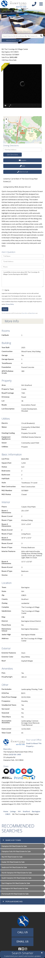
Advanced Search (11, 40)
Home (5, 811)
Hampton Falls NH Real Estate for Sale (16, 851)
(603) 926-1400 (15, 754)
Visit (23, 166)
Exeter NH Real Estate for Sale (13, 862)
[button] (41, 36)
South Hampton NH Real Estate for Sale (16, 878)
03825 (7, 814)
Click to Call (23, 172)
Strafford (26, 811)
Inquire (23, 160)
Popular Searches (13, 901)
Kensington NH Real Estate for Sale (15, 888)
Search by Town (13, 840)
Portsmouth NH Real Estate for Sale (15, 894)
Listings (13, 811)
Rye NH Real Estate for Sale (12, 857)
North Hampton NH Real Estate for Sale (17, 873)
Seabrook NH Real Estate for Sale (14, 867)
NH (19, 811)
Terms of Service (32, 313)
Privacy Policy (10, 304)
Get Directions (12, 154)
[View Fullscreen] (6, 127)
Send (5, 309)
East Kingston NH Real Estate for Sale (16, 883)
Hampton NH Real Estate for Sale (14, 846)
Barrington (36, 811)
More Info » (7, 749)
